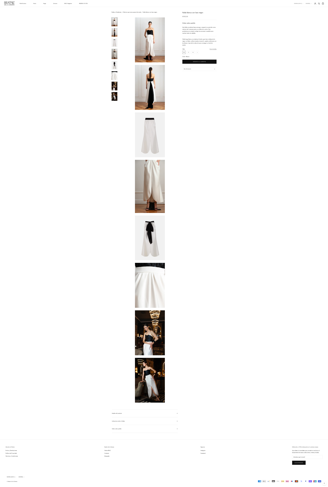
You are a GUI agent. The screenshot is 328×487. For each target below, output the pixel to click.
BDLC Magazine (68, 3)
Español (308, 3)
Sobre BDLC (107, 450)
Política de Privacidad (11, 453)
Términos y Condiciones (12, 456)
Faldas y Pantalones (116, 12)
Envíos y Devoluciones (11, 450)
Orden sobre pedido (116, 429)
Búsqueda (106, 456)
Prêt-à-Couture (23, 3)
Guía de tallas (213, 49)
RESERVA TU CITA (83, 3)
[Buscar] (319, 3)
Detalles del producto (117, 413)
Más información (187, 69)
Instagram (203, 450)
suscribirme (299, 463)
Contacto (106, 453)
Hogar (44, 3)
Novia (34, 3)
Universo (55, 3)
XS (184, 52)
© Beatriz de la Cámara (12, 481)
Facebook (203, 453)
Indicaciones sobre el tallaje (118, 421)
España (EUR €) (298, 3)
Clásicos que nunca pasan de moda (132, 12)
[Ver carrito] (323, 3)
